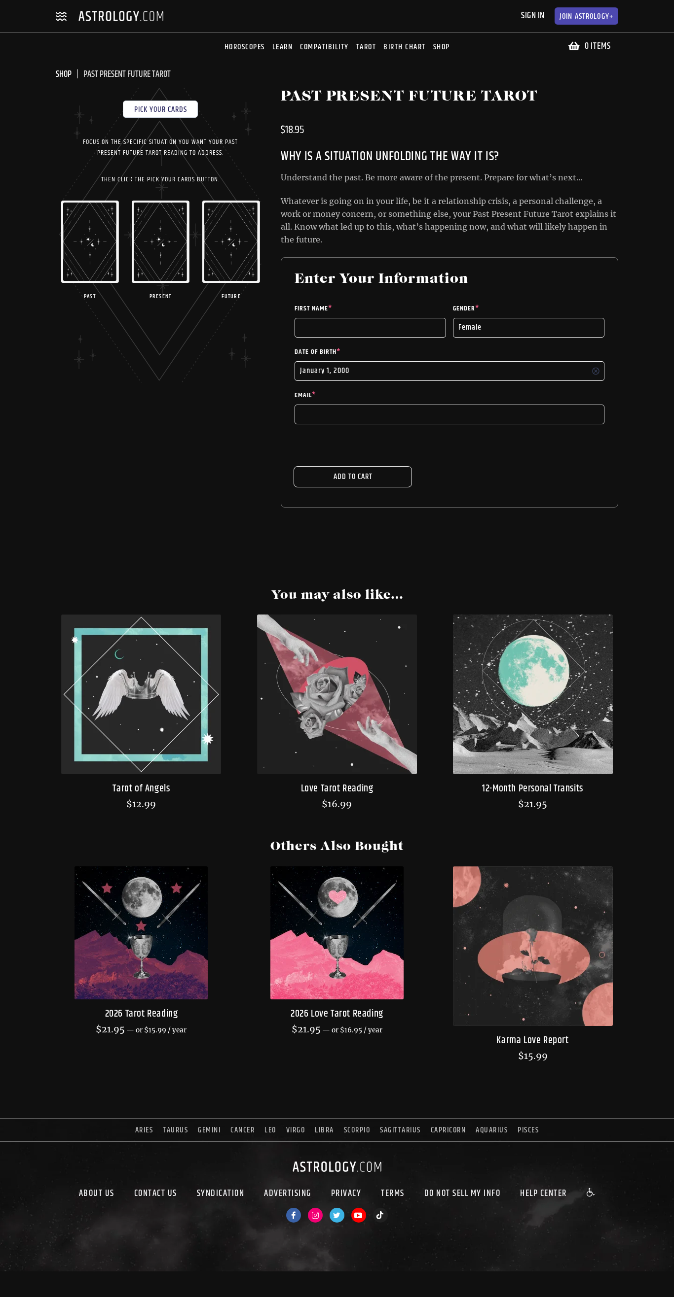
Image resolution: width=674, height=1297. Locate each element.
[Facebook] (293, 1215)
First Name (313, 308)
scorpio (357, 1130)
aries (144, 1130)
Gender (466, 308)
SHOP (64, 74)
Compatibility (324, 47)
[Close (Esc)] (8, 1280)
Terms (393, 1193)
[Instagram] (315, 1215)
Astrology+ (586, 16)
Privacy (346, 1193)
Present (160, 296)
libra (324, 1130)
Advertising (287, 1193)
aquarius (492, 1130)
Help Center (543, 1193)
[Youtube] (358, 1215)
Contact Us (155, 1193)
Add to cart (353, 477)
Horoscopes (245, 47)
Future (231, 296)
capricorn (448, 1130)
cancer (242, 1130)
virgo (295, 1130)
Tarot (366, 47)
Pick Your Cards (160, 109)
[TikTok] (380, 1215)
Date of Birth (317, 351)
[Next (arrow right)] (26, 1293)
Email (305, 395)
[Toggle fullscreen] (43, 1280)
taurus (175, 1130)
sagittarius (400, 1130)
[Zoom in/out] (61, 1280)
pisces (528, 1130)
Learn (282, 47)
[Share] (26, 1280)
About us (96, 1193)
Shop (441, 47)
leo (270, 1130)
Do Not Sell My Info (462, 1193)
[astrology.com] (337, 1174)
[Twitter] (337, 1215)
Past (90, 296)
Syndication (221, 1193)
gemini (209, 1130)
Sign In (533, 16)
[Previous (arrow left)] (8, 1293)
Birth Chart (404, 47)
